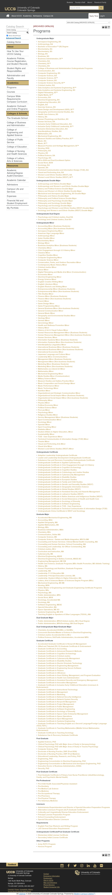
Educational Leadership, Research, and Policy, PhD (59, 756)
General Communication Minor (50, 310)
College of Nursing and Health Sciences (17, 152)
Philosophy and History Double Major (53, 196)
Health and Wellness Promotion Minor (53, 325)
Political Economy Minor (48, 405)
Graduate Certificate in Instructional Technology (58, 689)
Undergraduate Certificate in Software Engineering (59, 503)
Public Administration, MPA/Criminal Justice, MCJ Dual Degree (64, 621)
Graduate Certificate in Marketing (51, 694)
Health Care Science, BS (48, 114)
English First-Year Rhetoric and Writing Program (58, 826)
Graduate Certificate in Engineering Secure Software (59, 668)
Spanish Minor (44, 424)
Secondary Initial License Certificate (53, 837)
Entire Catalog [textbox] (11, 30)
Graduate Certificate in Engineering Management (58, 665)
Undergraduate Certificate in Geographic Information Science (63, 486)
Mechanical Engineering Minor (50, 373)
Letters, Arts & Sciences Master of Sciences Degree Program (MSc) (65, 580)
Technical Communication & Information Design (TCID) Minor (63, 439)
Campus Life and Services (15, 190)
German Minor (44, 320)
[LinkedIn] (88, 866)
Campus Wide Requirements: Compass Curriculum (17, 98)
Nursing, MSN (43, 585)
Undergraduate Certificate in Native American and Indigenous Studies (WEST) (70, 496)
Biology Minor (44, 243)
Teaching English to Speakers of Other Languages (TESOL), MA (64, 614)
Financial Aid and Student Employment (17, 202)
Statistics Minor (44, 429)
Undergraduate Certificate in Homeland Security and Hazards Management (69, 491)
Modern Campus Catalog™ (84, 893)
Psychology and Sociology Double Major (55, 205)
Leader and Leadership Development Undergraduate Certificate (64, 457)
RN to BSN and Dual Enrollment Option (54, 160)
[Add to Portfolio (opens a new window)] (103, 27)
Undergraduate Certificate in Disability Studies (57, 477)
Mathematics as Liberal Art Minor (51, 369)
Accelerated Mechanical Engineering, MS (55, 517)
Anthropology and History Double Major (54, 183)
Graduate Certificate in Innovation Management (57, 682)
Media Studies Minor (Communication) (54, 376)
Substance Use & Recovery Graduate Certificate (58, 735)
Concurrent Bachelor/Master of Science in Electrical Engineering (64, 632)
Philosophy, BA (44, 150)
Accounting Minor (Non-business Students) (56, 228)
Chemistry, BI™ (44, 63)
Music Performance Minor (48, 385)
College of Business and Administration (16, 124)
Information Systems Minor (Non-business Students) (59, 342)
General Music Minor (46, 313)
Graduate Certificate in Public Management (55, 706)
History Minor (43, 327)
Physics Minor (44, 402)
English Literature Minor (48, 284)
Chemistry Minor (45, 248)
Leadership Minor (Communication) (52, 356)
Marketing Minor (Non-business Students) (55, 366)
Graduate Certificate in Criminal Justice (54, 656)
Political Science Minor (47, 407)
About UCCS (16, 16)
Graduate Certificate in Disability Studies (54, 660)
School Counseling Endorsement (52, 817)
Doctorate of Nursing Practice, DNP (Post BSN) (57, 751)
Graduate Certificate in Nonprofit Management (57, 701)
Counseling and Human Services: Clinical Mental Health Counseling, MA (68, 541)
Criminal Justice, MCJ (47, 549)
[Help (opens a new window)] (109, 27)
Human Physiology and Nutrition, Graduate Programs (60, 568)
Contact (46, 874)
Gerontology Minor (45, 323)
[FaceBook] (68, 866)
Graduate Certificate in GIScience (51, 673)
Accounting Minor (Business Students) (54, 226)
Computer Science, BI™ (48, 78)
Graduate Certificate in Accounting (52, 648)
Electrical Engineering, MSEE (50, 556)
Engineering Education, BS (49, 102)
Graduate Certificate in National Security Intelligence (59, 697)
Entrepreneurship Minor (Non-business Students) (58, 291)
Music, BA (42, 141)
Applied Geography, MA (48, 522)
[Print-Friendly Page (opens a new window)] (106, 27)
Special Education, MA (47, 607)
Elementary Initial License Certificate (53, 835)
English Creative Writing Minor (50, 281)
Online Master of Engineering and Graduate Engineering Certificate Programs (70, 587)
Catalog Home (14, 41)
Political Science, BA (46, 155)
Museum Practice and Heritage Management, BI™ (58, 145)
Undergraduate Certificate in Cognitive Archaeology (59, 467)
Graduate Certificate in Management (53, 692)
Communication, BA (46, 70)
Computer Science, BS (47, 80)
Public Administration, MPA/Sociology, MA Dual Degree (61, 623)
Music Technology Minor (48, 388)
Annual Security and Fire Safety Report (19, 891)
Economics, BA (44, 97)
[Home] (8, 16)
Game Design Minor (46, 303)
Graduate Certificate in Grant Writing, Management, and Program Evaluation (69, 675)
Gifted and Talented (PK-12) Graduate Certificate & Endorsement (64, 646)
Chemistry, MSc (44, 532)
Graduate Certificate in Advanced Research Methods (60, 651)
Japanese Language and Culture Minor (54, 354)
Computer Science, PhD (48, 749)
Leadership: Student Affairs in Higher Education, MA (59, 578)
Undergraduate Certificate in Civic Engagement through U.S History (66, 465)
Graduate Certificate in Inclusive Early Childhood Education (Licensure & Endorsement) (67, 686)
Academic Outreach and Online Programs (17, 107)
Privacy (17, 889)
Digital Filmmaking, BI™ (48, 92)
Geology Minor (44, 318)
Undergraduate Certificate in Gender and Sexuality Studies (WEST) (65, 484)
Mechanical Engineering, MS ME (51, 583)
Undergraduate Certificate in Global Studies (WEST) (59, 489)
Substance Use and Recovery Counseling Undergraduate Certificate (66, 460)
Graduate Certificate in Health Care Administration (58, 677)
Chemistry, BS (44, 66)
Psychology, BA (44, 158)
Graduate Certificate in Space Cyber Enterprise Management (63, 714)
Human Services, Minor (47, 337)
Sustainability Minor (46, 434)
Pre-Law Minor (44, 410)
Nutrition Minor (44, 390)
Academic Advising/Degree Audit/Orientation (15, 173)
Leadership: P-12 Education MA (51, 573)
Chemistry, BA (44, 61)
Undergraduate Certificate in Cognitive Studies (57, 470)
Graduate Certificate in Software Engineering (56, 709)
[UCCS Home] (30, 8)
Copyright (11, 889)
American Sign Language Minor (51, 233)
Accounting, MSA (45, 520)
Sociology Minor (45, 422)
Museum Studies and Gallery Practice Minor (56, 381)
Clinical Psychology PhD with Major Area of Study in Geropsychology (66, 744)
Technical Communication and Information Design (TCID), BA (63, 170)
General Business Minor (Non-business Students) (58, 308)
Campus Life (48, 16)
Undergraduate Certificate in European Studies (57, 479)
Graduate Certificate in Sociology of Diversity (56, 711)
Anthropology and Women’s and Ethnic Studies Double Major (63, 186)
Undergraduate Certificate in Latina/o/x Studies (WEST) (60, 494)
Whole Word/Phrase (15, 36)
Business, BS (43, 56)
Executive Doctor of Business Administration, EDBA (59, 766)
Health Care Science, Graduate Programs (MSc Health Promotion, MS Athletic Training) (74, 563)
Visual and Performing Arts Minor (52, 444)
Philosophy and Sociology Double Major (54, 203)
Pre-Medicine (43, 791)
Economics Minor (45, 274)
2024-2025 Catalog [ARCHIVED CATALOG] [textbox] (80, 22)
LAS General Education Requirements (54, 828)
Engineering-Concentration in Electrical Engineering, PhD (62, 761)
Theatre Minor (43, 441)
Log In (102, 16)
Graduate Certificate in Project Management (56, 704)
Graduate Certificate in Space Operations (55, 716)
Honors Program (45, 846)
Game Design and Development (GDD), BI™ (56, 109)
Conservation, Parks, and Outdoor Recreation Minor (59, 262)
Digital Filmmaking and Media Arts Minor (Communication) (62, 272)
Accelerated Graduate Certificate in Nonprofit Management (62, 644)
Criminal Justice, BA (46, 85)
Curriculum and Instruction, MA (51, 551)
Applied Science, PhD (47, 741)
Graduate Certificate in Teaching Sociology (56, 732)
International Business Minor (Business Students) (58, 347)
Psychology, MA (44, 592)
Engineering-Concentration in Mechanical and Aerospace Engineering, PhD (69, 763)
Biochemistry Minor (46, 240)
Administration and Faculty (16, 77)
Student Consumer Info (52, 887)
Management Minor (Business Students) (54, 359)
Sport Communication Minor (49, 419)
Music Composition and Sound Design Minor (56, 383)
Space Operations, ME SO (48, 609)
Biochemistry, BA (45, 49)
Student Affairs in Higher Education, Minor (55, 431)
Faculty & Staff (80, 2)
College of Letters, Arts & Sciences (16, 159)
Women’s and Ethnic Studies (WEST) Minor (56, 448)
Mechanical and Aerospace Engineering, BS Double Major (62, 193)
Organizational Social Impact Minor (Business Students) (61, 395)
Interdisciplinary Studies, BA (50, 131)
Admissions (37, 16)
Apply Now (93, 15)
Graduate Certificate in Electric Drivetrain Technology (60, 663)
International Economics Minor (50, 352)
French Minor (43, 301)
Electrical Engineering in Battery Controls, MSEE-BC (59, 558)
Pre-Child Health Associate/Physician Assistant (57, 783)
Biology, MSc (43, 527)
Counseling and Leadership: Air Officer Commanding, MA (62, 546)
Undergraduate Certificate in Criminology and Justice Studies (63, 472)
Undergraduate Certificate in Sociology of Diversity (59, 501)
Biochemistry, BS (45, 51)
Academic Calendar (16, 180)
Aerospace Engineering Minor (50, 231)
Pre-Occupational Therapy (49, 793)
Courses (11, 91)
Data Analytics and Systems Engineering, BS (56, 90)
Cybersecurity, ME (45, 554)
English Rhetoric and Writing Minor (52, 286)
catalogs (22, 893)
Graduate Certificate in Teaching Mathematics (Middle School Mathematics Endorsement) (67, 729)
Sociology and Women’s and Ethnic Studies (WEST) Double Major (65, 210)
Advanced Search (13, 38)
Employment (48, 878)
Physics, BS (43, 153)
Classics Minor (44, 252)
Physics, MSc (43, 590)
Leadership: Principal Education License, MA (56, 575)
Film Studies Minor (45, 294)
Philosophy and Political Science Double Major (57, 198)
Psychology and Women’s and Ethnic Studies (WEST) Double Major (66, 208)
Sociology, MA (44, 602)
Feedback (12, 864)
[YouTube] (95, 866)
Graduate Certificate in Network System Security (58, 699)
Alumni (89, 2)
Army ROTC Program (47, 844)
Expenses (11, 196)
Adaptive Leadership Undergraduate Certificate (57, 455)
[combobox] (88, 22)
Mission (30, 889)
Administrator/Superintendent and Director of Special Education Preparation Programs (74, 807)
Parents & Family (100, 2)
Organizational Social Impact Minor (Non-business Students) (63, 398)
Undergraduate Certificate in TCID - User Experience (59, 506)
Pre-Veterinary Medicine (48, 800)
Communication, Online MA (49, 534)
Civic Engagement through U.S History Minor (56, 250)
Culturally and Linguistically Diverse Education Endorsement (63, 812)
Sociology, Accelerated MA (49, 600)
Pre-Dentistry (43, 786)
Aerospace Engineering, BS (49, 41)
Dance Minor (43, 269)
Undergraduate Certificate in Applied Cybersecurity (59, 462)
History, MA (42, 566)
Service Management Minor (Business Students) (58, 417)
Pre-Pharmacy (44, 796)
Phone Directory (49, 885)
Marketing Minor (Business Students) (53, 364)
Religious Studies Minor (48, 415)
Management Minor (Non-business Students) (56, 361)
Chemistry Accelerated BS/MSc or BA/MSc (55, 630)
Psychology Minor (45, 412)
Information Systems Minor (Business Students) (58, 339)
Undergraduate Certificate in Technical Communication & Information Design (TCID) (72, 508)
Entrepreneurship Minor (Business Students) (56, 289)
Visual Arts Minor (45, 446)
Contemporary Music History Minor (52, 264)
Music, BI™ (42, 143)
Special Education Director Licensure (53, 819)
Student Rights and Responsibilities (16, 69)
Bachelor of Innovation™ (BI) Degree (53, 46)
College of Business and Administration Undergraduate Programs (65, 68)
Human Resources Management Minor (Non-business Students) (64, 335)
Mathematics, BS (45, 133)
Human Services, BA (46, 121)
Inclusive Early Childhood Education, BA (55, 124)
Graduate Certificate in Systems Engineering (56, 721)
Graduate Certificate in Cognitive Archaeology (57, 653)
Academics (27, 16)
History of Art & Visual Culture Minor (53, 330)
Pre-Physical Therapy (47, 798)
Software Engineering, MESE (50, 604)
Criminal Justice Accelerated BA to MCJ (54, 635)
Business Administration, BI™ (50, 58)
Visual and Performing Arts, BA (51, 172)
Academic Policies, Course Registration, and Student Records (17, 61)
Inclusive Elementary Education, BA (53, 128)
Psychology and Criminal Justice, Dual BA (55, 217)
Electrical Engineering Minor (49, 277)
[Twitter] (75, 866)
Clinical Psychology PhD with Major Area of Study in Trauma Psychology (68, 746)
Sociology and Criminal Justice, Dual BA (55, 219)
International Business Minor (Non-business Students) (60, 349)
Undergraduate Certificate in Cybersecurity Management (61, 474)
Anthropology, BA (45, 44)
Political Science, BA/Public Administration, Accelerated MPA (63, 637)
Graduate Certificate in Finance (51, 670)
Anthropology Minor (46, 235)
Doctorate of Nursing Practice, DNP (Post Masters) (59, 754)
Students (70, 2)
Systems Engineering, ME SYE (50, 612)
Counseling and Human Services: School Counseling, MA (62, 544)
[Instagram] (82, 866)
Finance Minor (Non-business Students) (54, 298)
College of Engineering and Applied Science (15, 132)
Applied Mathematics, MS (48, 525)
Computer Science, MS (47, 537)
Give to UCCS (48, 880)
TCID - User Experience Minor (50, 436)
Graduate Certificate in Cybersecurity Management (59, 658)
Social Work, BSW (45, 162)
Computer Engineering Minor (50, 257)
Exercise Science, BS (47, 107)
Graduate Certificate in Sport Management (55, 718)
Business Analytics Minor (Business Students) (57, 245)
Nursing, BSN (43, 148)
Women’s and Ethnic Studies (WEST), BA (55, 174)
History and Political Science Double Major (55, 188)
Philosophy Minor (45, 400)
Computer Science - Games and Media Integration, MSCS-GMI (63, 539)
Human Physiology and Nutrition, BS (53, 119)
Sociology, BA (44, 165)
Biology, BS (43, 53)
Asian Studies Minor (46, 238)
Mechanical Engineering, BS (49, 136)
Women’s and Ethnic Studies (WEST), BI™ (55, 177)
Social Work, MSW (45, 597)
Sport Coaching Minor (47, 427)
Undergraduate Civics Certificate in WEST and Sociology (61, 511)
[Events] (62, 866)
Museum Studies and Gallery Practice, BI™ (55, 138)
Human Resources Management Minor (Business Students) (62, 332)
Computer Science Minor (48, 260)
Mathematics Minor (46, 371)
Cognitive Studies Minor (48, 255)
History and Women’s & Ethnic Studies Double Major (60, 191)
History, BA (42, 116)
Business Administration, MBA (50, 529)
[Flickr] (101, 866)
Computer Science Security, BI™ (51, 83)
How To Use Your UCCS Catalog (15, 52)
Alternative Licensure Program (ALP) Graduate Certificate (62, 809)
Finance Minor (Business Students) (52, 296)
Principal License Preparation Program (54, 814)
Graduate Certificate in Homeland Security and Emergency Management (68, 680)
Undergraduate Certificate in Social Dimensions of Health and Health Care (68, 499)
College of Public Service (15, 141)
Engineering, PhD (45, 758)
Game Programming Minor (49, 306)
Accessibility (23, 889)
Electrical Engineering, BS (49, 99)
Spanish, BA (43, 167)
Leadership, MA (44, 570)
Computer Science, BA (47, 75)
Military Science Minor (47, 378)
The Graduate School (17, 118)
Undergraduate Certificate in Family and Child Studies (60, 482)
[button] (101, 8)
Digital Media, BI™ (45, 95)
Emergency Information (52, 876)
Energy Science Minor (47, 279)
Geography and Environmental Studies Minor (56, 315)
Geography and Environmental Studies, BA (56, 112)
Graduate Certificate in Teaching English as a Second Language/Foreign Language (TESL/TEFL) (71, 724)
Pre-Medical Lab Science (48, 788)
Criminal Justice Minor (47, 267)
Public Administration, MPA (49, 595)
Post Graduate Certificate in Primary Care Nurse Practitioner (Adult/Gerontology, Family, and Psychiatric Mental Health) (70, 776)
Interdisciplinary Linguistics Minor (52, 344)
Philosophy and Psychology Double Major (55, 200)
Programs (11, 87)
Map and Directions (50, 882)
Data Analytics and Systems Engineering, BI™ (57, 87)
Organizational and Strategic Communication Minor (59, 393)
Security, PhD (43, 768)
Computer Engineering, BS (49, 73)
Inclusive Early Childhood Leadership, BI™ (56, 126)
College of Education (17, 146)
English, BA (43, 104)
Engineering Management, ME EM (52, 561)
